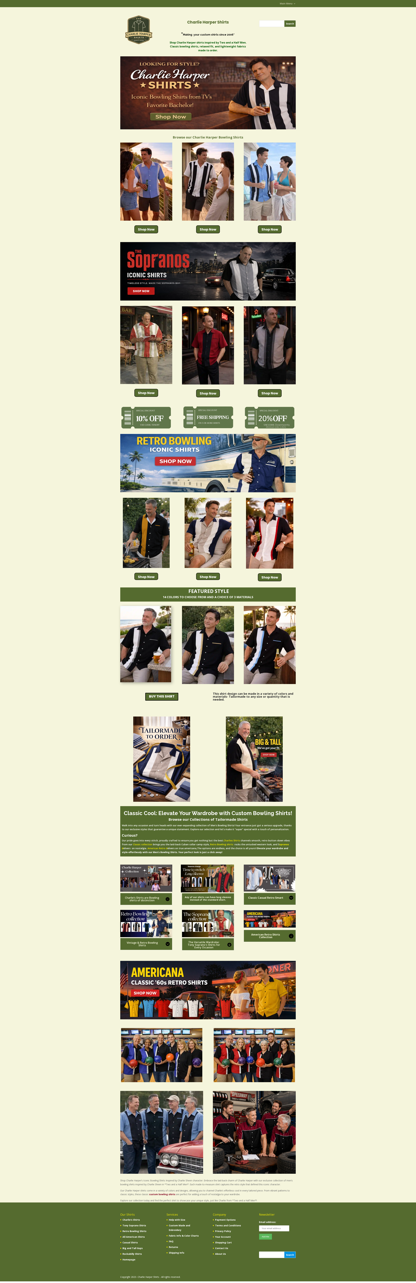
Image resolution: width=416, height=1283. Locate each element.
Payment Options (225, 1219)
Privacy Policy (223, 1231)
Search (290, 1254)
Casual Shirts (130, 1242)
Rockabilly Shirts (132, 1253)
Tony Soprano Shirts (134, 1225)
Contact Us (221, 1248)
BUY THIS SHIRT (162, 696)
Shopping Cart (223, 1242)
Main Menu (286, 3)
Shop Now (146, 229)
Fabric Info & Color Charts (184, 1235)
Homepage (129, 1259)
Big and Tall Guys (133, 1248)
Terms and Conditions (228, 1225)
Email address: (267, 1222)
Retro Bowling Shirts (134, 1231)
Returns (173, 1247)
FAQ (171, 1241)
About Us (220, 1253)
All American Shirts (134, 1236)
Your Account (223, 1236)
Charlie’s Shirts (131, 1219)
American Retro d (157, 848)
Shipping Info (176, 1252)
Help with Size (177, 1219)
